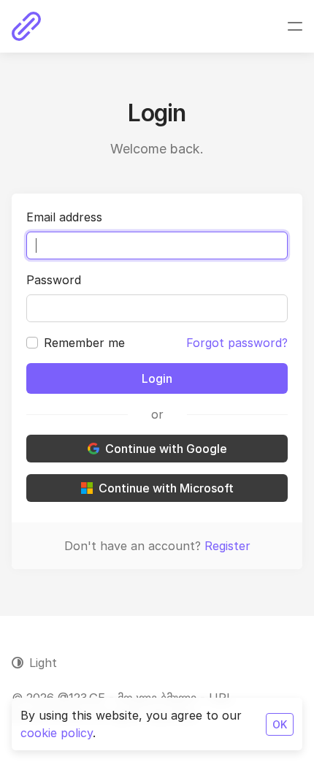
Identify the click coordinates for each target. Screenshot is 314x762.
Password (53, 280)
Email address (64, 217)
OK (279, 724)
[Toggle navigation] (295, 26)
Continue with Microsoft (166, 488)
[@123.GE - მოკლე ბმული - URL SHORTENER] (26, 26)
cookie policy (56, 732)
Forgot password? (237, 342)
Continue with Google (166, 448)
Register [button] (227, 545)
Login (157, 378)
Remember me (84, 342)
